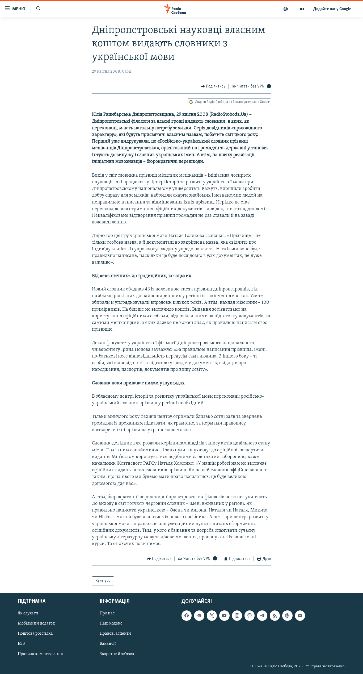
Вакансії (108, 644)
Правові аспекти (115, 634)
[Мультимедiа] (302, 9)
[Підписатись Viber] (249, 616)
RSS (21, 644)
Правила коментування (40, 654)
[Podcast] (287, 616)
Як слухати (28, 613)
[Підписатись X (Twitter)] (212, 616)
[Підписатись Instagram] (237, 616)
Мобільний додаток (36, 624)
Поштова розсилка (35, 634)
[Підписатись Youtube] (224, 616)
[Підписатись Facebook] (187, 616)
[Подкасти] (286, 9)
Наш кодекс (111, 624)
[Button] (213, 86)
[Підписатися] (300, 616)
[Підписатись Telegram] (262, 616)
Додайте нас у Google (332, 9)
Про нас (107, 613)
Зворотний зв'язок (117, 654)
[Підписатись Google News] (199, 616)
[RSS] (275, 616)
